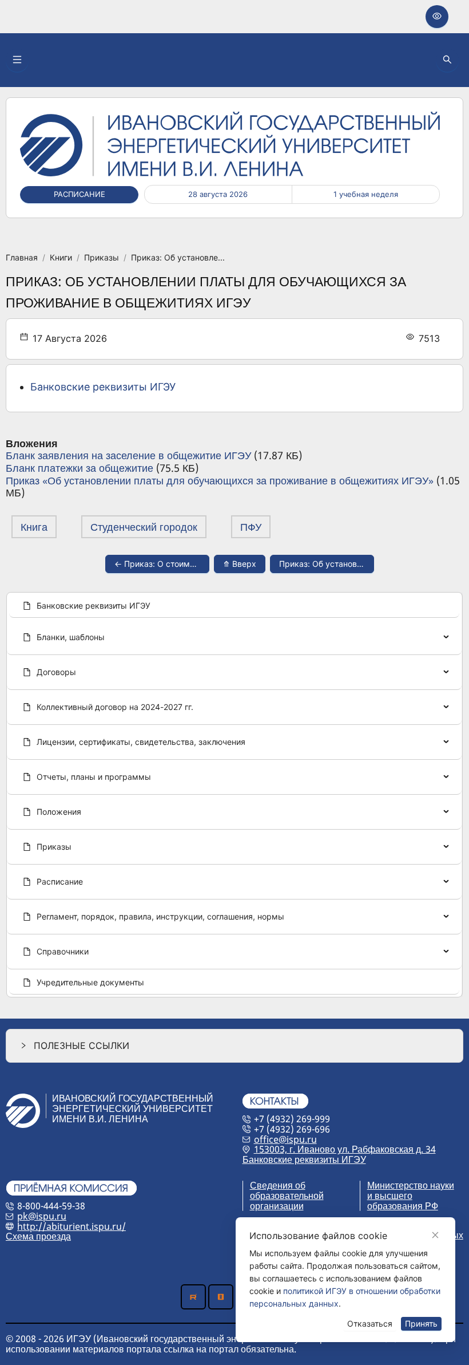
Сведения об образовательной (287, 1190)
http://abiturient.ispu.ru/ (71, 1226)
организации (277, 1206)
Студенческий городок (143, 527)
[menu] (234, 795)
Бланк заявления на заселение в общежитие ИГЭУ (128, 455)
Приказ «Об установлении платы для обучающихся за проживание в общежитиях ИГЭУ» (220, 480)
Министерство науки (410, 1185)
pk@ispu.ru (41, 1216)
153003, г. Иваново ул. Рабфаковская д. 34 (345, 1149)
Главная (22, 257)
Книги (61, 257)
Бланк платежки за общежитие (79, 468)
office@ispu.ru (285, 1139)
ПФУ (250, 527)
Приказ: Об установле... (178, 257)
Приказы (101, 257)
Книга (34, 527)
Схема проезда (38, 1236)
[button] (234, 1045)
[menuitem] (234, 606)
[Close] (435, 1235)
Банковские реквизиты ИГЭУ (103, 387)
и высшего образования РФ (402, 1200)
